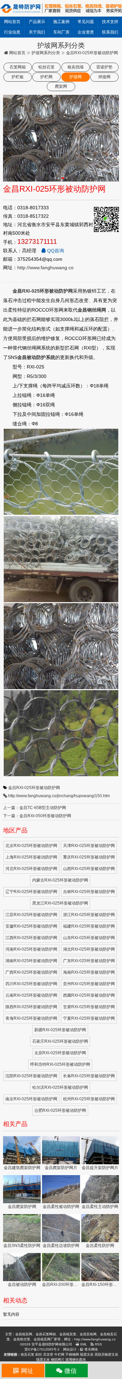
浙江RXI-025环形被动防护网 (89, 914)
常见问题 (86, 21)
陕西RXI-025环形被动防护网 (31, 1006)
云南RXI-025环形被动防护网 (31, 995)
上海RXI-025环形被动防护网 (31, 857)
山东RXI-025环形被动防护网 (89, 937)
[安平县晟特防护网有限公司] (61, 7)
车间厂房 (61, 32)
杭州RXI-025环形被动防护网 (89, 1099)
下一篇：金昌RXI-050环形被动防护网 (37, 815)
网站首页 (12, 21)
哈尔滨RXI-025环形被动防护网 (60, 1087)
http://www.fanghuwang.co (45, 267)
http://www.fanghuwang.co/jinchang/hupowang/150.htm (59, 795)
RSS (98, 1344)
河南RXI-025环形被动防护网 (31, 949)
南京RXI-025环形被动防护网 (31, 1099)
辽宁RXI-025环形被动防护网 (31, 891)
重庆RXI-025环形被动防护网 (89, 857)
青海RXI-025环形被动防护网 (31, 1018)
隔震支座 (87, 1354)
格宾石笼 (27, 1354)
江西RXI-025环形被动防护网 (31, 937)
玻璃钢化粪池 (75, 1359)
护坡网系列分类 (46, 52)
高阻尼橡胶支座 (106, 1354)
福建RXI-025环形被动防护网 (89, 926)
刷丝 (38, 1354)
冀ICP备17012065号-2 (42, 1349)
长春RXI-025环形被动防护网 (89, 1076)
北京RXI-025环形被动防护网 (31, 845)
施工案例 (61, 21)
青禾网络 (90, 1349)
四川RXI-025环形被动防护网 (31, 983)
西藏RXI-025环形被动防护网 (89, 995)
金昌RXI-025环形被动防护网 (34, 787)
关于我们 (37, 32)
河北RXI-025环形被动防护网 (31, 868)
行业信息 (12, 32)
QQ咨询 (55, 250)
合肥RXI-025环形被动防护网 (60, 1110)
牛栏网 (59, 1354)
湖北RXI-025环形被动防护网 (89, 949)
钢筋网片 (57, 1359)
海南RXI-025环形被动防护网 (89, 972)
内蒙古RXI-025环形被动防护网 (60, 880)
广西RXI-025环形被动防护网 (31, 972)
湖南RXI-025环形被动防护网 (31, 960)
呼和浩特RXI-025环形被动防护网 (60, 1064)
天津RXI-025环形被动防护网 (89, 845)
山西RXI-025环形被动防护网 (89, 868)
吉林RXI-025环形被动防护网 (89, 891)
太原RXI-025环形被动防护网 (60, 1053)
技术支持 (110, 21)
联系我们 (110, 32)
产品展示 (37, 21)
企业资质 (86, 32)
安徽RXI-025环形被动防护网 (31, 926)
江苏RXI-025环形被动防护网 (31, 914)
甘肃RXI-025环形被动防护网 (89, 1006)
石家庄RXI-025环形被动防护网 (60, 1041)
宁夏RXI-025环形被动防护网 (89, 1018)
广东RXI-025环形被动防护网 (89, 960)
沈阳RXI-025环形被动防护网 (31, 1076)
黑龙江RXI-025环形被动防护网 (60, 903)
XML (83, 1344)
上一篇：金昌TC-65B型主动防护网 (34, 807)
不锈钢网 (72, 1354)
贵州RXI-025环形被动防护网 (89, 983)
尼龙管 (48, 1354)
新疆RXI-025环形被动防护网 (60, 1029)
